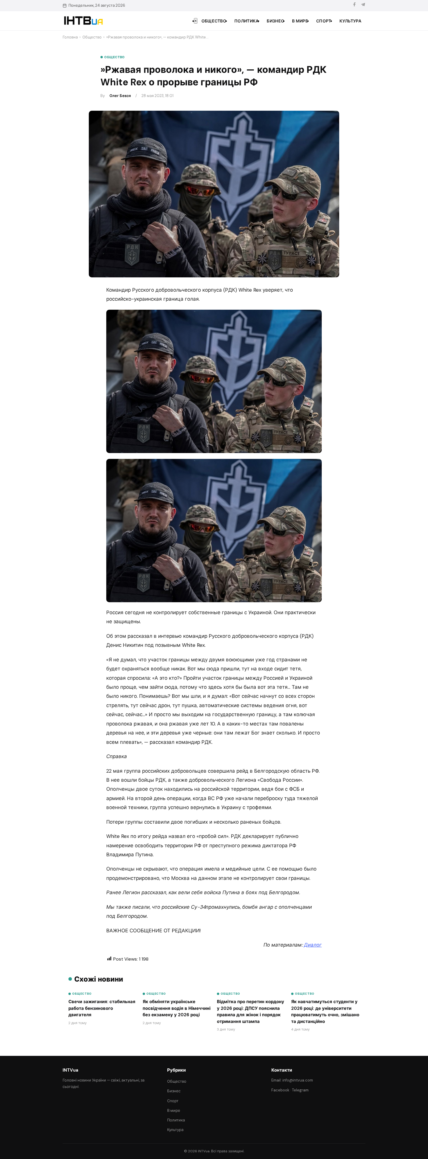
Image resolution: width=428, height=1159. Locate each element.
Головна (70, 37)
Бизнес (275, 21)
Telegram (300, 1090)
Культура (350, 21)
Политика (246, 21)
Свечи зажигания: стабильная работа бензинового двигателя (101, 1008)
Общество (213, 21)
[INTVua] (83, 20)
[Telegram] (363, 5)
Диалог (313, 945)
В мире (300, 21)
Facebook (280, 1090)
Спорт (323, 21)
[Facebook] (354, 5)
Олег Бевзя (120, 95)
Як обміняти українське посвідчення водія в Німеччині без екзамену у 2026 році (177, 1008)
